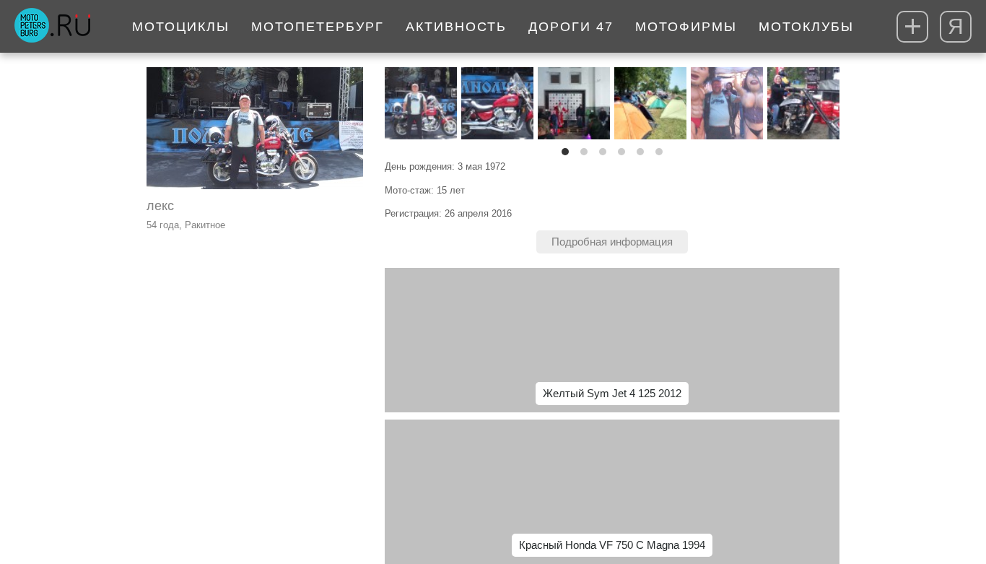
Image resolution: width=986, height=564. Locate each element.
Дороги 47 (571, 26)
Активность (456, 26)
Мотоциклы (181, 26)
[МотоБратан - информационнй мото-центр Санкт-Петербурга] (52, 26)
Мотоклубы (806, 26)
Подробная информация (612, 241)
